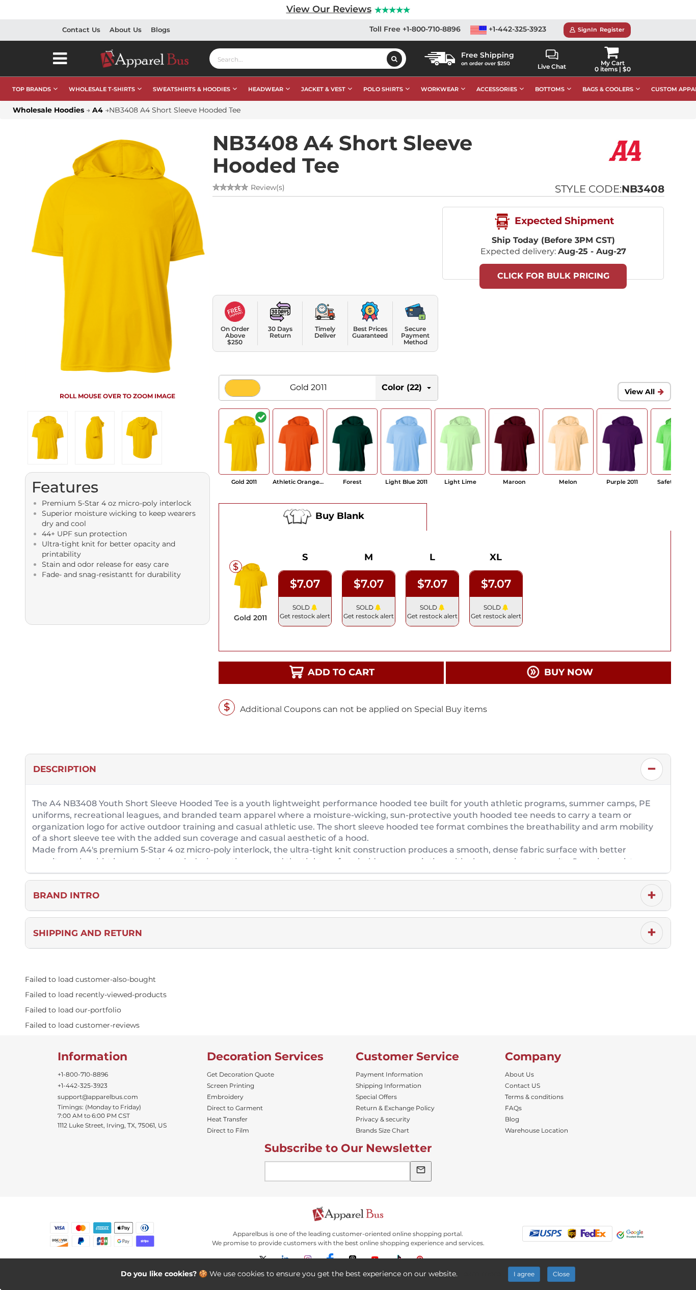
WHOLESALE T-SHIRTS (102, 89)
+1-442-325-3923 (516, 29)
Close (561, 1274)
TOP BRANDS (31, 89)
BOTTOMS (550, 89)
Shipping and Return (87, 933)
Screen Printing (230, 1085)
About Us (126, 29)
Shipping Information (388, 1085)
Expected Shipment (563, 220)
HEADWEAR (265, 89)
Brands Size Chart (382, 1130)
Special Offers (376, 1097)
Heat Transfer (227, 1119)
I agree (524, 1274)
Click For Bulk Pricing (553, 276)
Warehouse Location (536, 1130)
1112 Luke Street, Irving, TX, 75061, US (112, 1125)
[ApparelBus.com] (150, 58)
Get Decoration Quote (240, 1074)
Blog (512, 1119)
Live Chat (552, 66)
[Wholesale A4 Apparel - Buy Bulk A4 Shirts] (626, 150)
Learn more (480, 1273)
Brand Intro (66, 895)
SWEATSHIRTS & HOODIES (191, 89)
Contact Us (81, 29)
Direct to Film (228, 1130)
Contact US (522, 1085)
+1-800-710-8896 (83, 1074)
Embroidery (225, 1097)
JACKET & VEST (323, 89)
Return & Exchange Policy (395, 1108)
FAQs (513, 1108)
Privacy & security (383, 1119)
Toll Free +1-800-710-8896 (415, 29)
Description (64, 769)
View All (640, 391)
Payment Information (389, 1074)
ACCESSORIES (496, 89)
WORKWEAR (440, 89)
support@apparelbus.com (98, 1097)
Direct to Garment (235, 1108)
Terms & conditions (534, 1097)
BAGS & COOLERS (607, 89)
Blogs (160, 29)
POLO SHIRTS (383, 89)
